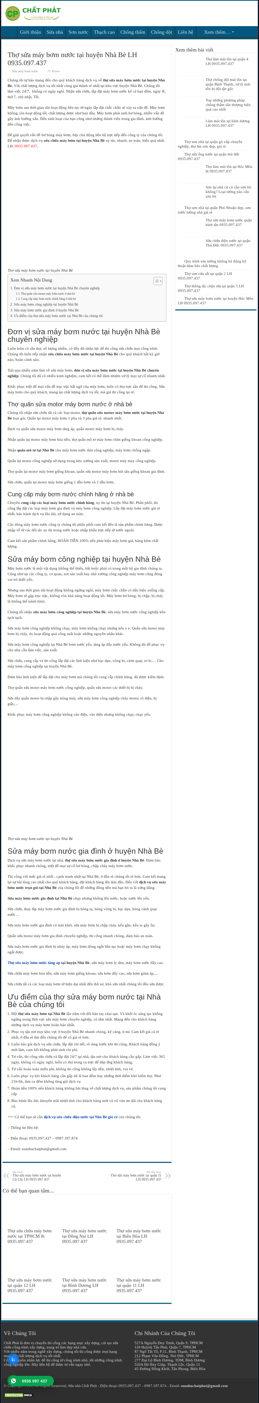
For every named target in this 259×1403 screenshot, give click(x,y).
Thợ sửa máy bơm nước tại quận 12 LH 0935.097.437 (30, 1285)
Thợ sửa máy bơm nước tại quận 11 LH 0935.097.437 (136, 1175)
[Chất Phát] (33, 12)
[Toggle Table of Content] (155, 281)
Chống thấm (132, 32)
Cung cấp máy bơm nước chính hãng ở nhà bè (48, 299)
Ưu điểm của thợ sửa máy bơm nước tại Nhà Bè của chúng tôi (58, 316)
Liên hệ (185, 32)
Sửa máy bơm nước (25, 71)
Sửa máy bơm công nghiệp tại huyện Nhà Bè (46, 304)
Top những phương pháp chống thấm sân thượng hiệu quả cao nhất (228, 104)
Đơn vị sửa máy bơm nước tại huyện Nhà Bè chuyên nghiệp (57, 288)
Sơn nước (78, 32)
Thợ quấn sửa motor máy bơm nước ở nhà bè (48, 293)
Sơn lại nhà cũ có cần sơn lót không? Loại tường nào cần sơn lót (228, 191)
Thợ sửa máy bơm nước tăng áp (34, 963)
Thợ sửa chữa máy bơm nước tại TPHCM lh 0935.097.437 (30, 1236)
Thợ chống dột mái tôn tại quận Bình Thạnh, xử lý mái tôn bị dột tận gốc (228, 84)
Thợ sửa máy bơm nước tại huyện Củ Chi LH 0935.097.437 (37, 1175)
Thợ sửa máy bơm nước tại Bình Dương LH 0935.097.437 (84, 1285)
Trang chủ (10, 31)
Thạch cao (104, 32)
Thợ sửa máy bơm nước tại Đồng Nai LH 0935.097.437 (84, 1236)
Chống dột (161, 32)
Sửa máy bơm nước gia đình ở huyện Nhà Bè (46, 310)
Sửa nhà (55, 32)
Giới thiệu (30, 32)
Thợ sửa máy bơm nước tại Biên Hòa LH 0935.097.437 (139, 1236)
